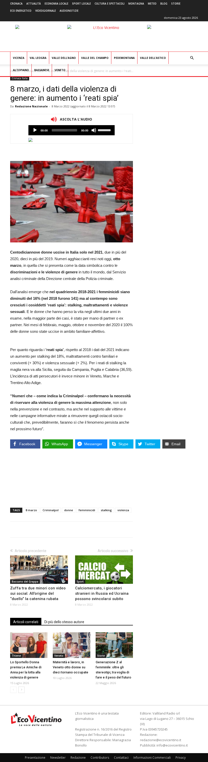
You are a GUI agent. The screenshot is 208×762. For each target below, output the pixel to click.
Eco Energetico (20, 10)
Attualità (33, 3)
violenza (123, 510)
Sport (80, 581)
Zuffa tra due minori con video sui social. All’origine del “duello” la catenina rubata (38, 593)
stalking (106, 510)
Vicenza (18, 58)
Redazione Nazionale (31, 106)
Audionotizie (69, 10)
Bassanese (41, 70)
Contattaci (121, 757)
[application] (71, 130)
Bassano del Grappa (25, 581)
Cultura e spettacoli (110, 3)
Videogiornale (45, 10)
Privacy (181, 757)
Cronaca (16, 3)
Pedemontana (124, 58)
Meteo (152, 3)
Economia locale (56, 3)
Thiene (16, 655)
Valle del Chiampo (95, 58)
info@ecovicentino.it (172, 745)
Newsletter (58, 757)
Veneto (60, 70)
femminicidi (87, 510)
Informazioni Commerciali (152, 757)
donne (68, 510)
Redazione (78, 757)
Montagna (136, 3)
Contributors (100, 757)
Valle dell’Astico (153, 58)
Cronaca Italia (20, 78)
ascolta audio (35, 130)
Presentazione (35, 757)
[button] (192, 58)
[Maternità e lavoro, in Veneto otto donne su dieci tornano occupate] (71, 645)
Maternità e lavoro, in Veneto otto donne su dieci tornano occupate (70, 667)
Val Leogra (38, 58)
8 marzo (31, 510)
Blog (163, 3)
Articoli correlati (25, 622)
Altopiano (21, 70)
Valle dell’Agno (64, 58)
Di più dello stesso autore (64, 622)
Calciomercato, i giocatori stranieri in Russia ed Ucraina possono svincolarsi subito (102, 593)
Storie (175, 3)
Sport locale (81, 3)
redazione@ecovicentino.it (160, 740)
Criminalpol (51, 510)
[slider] (105, 129)
